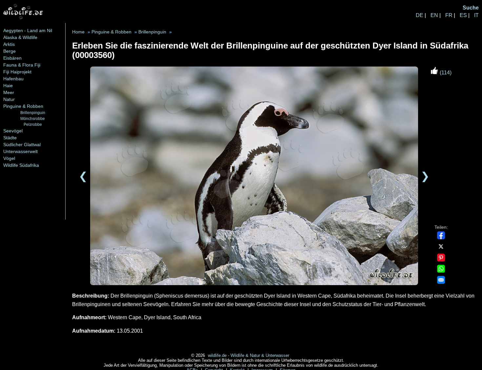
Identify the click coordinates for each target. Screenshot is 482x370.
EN (434, 15)
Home (78, 31)
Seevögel (13, 130)
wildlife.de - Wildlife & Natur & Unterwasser (248, 355)
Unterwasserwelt (20, 151)
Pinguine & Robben (23, 106)
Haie (8, 85)
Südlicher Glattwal (22, 144)
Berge (9, 51)
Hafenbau (13, 78)
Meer (8, 92)
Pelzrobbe (33, 124)
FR (448, 15)
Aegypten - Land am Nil (27, 30)
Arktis (9, 44)
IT (476, 15)
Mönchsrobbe (32, 118)
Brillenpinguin (32, 112)
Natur (9, 99)
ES (463, 15)
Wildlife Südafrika (21, 165)
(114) (445, 72)
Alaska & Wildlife (20, 37)
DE (419, 15)
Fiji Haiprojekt (17, 71)
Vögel (9, 158)
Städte (10, 137)
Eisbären (12, 58)
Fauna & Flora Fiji (21, 65)
